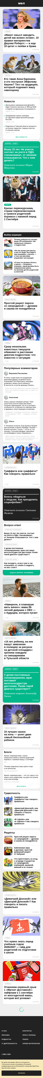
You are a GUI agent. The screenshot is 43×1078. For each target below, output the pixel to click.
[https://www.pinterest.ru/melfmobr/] (27, 1052)
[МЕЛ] (21, 3)
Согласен (21, 1073)
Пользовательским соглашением (13, 1064)
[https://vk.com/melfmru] (15, 1052)
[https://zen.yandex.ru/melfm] (10, 1052)
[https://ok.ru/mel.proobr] (33, 1052)
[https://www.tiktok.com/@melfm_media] (21, 1052)
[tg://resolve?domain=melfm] (4, 1052)
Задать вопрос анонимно (21, 602)
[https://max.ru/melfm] (39, 1052)
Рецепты (9, 862)
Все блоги (21, 816)
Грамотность (12, 822)
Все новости (21, 137)
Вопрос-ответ (12, 554)
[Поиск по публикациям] (3, 3)
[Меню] (40, 3)
